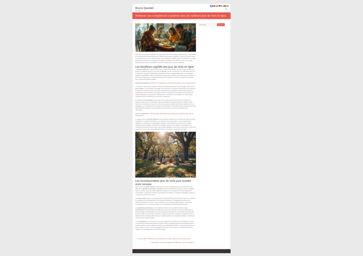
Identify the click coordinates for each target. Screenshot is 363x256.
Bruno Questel (144, 8)
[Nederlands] (227, 6)
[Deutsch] (219, 6)
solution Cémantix (140, 94)
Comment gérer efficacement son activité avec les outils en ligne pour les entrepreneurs (163, 238)
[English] (214, 6)
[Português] (225, 6)
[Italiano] (222, 6)
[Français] (212, 6)
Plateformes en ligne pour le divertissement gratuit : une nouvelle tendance (173, 83)
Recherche (221, 24)
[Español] (217, 6)
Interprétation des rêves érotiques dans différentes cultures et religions (173, 242)
